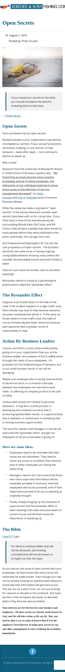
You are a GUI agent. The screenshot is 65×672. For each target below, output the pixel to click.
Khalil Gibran (13, 116)
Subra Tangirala (27, 197)
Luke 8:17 (8, 536)
